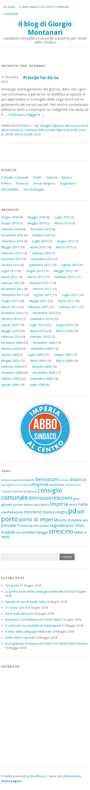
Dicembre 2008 (11, 372)
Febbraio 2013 (11, 253)
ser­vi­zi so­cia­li (23, 134)
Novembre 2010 (44, 313)
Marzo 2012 (36, 277)
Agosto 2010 (9, 325)
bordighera (8, 485)
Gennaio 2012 (10, 283)
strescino (61, 531)
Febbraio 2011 (38, 307)
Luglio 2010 (37, 325)
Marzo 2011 (9, 307)
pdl (80, 512)
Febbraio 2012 (65, 277)
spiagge (42, 532)
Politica (6, 183)
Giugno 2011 (9, 301)
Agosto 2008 (9, 384)
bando (30, 480)
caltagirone (38, 484)
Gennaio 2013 (41, 253)
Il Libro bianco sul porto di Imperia (44, 7)
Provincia (22, 183)
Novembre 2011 (12, 289)
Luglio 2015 (62, 217)
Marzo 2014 (62, 223)
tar (85, 532)
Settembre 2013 (12, 241)
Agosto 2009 (9, 354)
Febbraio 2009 (11, 366)
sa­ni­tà (9, 134)
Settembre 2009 (41, 348)
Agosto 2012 (70, 265)
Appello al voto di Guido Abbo (26, 602)
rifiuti (79, 525)
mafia (83, 504)
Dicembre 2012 (11, 259)
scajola (8, 532)
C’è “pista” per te (16, 607)
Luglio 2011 (70, 295)
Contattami (10, 14)
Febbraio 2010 (11, 337)
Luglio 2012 (9, 271)
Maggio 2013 (10, 247)
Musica (67, 177)
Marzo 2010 (64, 331)
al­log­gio (45, 125)
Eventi (37, 177)
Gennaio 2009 (41, 366)
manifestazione (12, 512)
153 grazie (12, 585)
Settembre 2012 (40, 265)
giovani (6, 504)
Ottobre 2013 (41, 235)
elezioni (63, 498)
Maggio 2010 (10, 331)
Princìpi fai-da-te (41, 77)
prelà (74, 130)
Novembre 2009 (44, 343)
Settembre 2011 (12, 295)
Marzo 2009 (64, 360)
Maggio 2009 (10, 360)
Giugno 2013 (65, 241)
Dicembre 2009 (11, 343)
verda (5, 537)
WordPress (37, 776)
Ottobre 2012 (10, 265)
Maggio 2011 (38, 301)
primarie (8, 525)
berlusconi (47, 479)
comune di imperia (24, 491)
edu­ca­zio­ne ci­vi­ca (76, 125)
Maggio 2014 (36, 223)
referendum (41, 526)
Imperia (51, 177)
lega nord (62, 130)
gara (76, 498)
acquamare (17, 480)
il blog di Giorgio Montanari (45, 28)
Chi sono (9, 7)
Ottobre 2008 (10, 378)
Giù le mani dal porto (19, 613)
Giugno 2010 (64, 325)
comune (6, 491)
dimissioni (41, 498)
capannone (56, 485)
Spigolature (68, 183)
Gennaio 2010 (39, 337)
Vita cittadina (10, 189)
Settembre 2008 (41, 378)
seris (19, 532)
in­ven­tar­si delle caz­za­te (39, 130)
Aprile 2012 (9, 277)
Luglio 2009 (35, 354)
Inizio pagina (11, 781)
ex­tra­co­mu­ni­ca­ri (12, 130)
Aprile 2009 (37, 360)
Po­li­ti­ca (25, 125)
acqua (5, 480)
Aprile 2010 (37, 331)
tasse (37, 134)
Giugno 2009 (62, 354)
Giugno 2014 (9, 223)
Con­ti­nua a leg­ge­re (27, 115)
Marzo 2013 (64, 247)
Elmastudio (73, 776)
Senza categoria (44, 183)
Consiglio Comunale (15, 177)
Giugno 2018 (9, 217)
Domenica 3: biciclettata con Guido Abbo (33, 619)
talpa (78, 532)
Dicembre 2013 (40, 229)
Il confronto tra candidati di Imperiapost (33, 625)
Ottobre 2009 (10, 348)
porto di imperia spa (73, 520)
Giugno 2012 (34, 271)
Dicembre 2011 (39, 283)
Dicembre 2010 (11, 313)
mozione (33, 512)
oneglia (61, 512)
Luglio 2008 (37, 384)
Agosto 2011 (42, 295)
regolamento (62, 525)
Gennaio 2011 (68, 307)
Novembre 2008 (44, 372)
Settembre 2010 (41, 319)
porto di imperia (38, 520)
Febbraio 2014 (11, 229)
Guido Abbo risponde (20, 637)
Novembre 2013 (12, 235)
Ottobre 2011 (41, 289)
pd (72, 511)
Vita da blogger (34, 189)
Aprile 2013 (37, 247)
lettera (73, 504)
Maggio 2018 (36, 217)
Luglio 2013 (40, 241)
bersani (64, 480)
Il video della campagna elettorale (28, 631)
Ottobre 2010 (10, 319)
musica (48, 512)
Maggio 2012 (63, 271)
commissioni (73, 485)
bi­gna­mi (58, 125)
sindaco (29, 532)
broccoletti (22, 485)
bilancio (78, 479)
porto (9, 519)
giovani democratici (26, 504)
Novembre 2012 (42, 259)
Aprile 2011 (65, 301)
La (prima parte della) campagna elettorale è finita (39, 591)
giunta (45, 504)
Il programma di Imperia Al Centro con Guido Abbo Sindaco (46, 643)
